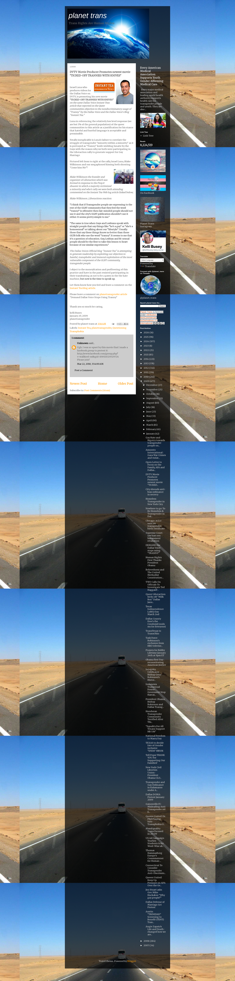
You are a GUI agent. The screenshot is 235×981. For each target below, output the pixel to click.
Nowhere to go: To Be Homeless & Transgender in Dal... (155, 512)
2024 (146, 341)
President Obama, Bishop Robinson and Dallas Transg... (155, 703)
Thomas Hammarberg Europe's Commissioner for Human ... (155, 855)
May (148, 416)
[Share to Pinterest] (127, 324)
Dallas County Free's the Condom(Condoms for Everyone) (156, 622)
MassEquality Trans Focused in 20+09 (154, 831)
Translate (150, 266)
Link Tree (148, 135)
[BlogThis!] (120, 324)
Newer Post (78, 384)
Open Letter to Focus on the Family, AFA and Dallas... (155, 466)
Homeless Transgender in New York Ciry (155, 501)
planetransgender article (113, 294)
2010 (146, 376)
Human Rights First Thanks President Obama (154, 561)
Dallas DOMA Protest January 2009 (155, 797)
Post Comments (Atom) (97, 390)
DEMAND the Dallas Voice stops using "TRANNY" (153, 549)
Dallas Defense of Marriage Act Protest (155, 905)
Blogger (131, 961)
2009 (147, 381)
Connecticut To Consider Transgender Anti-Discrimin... (156, 869)
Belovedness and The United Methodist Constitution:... (155, 573)
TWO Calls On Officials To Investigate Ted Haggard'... (155, 586)
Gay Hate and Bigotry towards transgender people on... (155, 441)
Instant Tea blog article (82, 288)
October (151, 394)
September (152, 398)
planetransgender (102, 327)
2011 (146, 372)
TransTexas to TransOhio (153, 632)
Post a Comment (84, 370)
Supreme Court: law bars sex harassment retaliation (154, 536)
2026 (146, 332)
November (152, 389)
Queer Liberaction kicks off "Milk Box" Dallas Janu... (155, 598)
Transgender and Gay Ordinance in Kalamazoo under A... (155, 786)
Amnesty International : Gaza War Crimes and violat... (156, 453)
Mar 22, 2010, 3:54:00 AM (90, 363)
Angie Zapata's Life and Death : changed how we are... (156, 930)
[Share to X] (122, 324)
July (148, 407)
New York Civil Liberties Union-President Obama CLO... (153, 772)
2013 (146, 363)
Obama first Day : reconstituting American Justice (156, 662)
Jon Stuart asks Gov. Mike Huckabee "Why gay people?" (155, 893)
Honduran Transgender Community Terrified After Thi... (154, 716)
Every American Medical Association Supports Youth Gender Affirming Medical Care (151, 76)
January (150, 433)
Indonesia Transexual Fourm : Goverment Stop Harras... (156, 689)
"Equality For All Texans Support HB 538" (155, 729)
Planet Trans (146, 312)
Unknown (82, 343)
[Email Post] (113, 323)
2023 (146, 345)
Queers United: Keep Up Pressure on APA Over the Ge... (155, 881)
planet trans (88, 15)
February (151, 429)
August (150, 402)
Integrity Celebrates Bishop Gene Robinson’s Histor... (153, 674)
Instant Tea (84, 327)
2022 (146, 350)
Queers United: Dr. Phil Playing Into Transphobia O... (156, 820)
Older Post (125, 384)
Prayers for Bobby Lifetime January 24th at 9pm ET (156, 653)
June (149, 411)
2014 (146, 359)
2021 (146, 354)
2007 (147, 945)
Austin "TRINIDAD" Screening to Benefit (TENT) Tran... (155, 916)
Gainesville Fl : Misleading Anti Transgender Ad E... (155, 808)
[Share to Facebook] (125, 324)
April (149, 420)
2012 (146, 368)
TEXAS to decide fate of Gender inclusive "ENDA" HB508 (155, 746)
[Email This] (118, 324)
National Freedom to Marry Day (155, 737)
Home (102, 384)
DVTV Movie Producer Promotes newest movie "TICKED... (154, 479)
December (152, 385)
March (150, 424)
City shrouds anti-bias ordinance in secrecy (156, 492)
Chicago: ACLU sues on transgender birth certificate (155, 524)
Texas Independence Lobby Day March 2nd (155, 610)
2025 (146, 337)
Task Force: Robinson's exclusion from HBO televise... (155, 641)
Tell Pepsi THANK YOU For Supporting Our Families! (155, 759)
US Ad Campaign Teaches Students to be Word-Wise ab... (155, 842)
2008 (147, 941)
